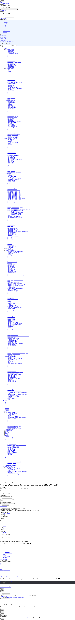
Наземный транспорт (12, 122)
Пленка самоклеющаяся (12, 386)
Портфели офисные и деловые (14, 329)
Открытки (7, 440)
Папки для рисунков (12, 377)
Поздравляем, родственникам (13, 447)
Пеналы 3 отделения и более (13, 382)
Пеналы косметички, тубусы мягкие (15, 383)
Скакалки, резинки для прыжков (14, 172)
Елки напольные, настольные (13, 416)
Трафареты (10, 397)
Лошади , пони (10, 59)
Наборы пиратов (11, 120)
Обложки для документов (13, 306)
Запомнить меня (33, 595)
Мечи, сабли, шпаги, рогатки (13, 115)
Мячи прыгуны (11, 156)
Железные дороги (11, 108)
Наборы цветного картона (13, 229)
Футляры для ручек (11, 355)
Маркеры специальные (12, 341)
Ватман (9, 215)
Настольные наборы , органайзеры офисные (16, 284)
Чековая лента (10, 247)
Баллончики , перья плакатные (14, 334)
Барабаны (9, 69)
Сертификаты (8, 24)
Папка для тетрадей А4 (12, 375)
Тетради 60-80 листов (12, 241)
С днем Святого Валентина (13, 452)
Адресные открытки (12, 444)
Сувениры (7, 436)
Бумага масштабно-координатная (14, 213)
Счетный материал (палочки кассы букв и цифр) (17, 394)
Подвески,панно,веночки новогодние (15, 423)
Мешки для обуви (11, 366)
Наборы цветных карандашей (13, 373)
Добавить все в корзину (13, 9)
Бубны (9, 70)
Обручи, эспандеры (11, 165)
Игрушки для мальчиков (10, 100)
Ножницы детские (11, 357)
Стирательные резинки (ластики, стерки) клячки (17, 392)
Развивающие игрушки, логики (14, 94)
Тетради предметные (12, 246)
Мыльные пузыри (11, 181)
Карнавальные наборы (9, 429)
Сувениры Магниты (12, 437)
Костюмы (7, 432)
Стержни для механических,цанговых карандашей (18, 353)
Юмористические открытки (13, 456)
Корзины (9, 273)
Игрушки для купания (12, 75)
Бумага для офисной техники (13, 208)
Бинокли (9, 103)
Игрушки (5, 48)
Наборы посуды (11, 66)
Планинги (10, 235)
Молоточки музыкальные (13, 87)
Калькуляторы (8, 248)
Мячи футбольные (11, 157)
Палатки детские (11, 166)
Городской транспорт (12, 107)
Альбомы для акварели (12, 189)
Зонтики (9, 145)
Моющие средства (11, 469)
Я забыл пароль (3, 596)
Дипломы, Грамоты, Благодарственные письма (17, 445)
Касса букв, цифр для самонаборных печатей (16, 251)
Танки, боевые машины (12, 129)
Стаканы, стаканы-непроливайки (14, 391)
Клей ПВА (10, 268)
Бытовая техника (11, 50)
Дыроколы (10, 263)
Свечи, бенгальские (11, 425)
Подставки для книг (12, 387)
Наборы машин (11, 118)
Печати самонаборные (12, 289)
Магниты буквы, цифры (12, 180)
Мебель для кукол (11, 61)
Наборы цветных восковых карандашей (15, 372)
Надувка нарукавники (12, 164)
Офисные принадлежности (10, 250)
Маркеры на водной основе (13, 339)
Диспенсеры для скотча (12, 262)
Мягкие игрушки (8, 131)
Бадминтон (10, 140)
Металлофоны (10, 86)
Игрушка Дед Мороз (12, 418)
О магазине (8, 581)
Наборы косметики (11, 64)
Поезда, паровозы (11, 125)
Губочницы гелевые (12, 259)
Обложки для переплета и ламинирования (16, 288)
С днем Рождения (11, 450)
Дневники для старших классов (14, 218)
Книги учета (10, 226)
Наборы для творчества (12, 182)
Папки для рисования (12, 233)
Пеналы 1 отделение (12, 380)
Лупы (9, 281)
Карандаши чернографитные (13, 338)
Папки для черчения (12, 234)
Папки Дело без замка (12, 313)
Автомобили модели (12, 102)
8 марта (9, 442)
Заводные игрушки (11, 74)
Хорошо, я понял (4, 615)
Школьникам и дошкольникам (14, 455)
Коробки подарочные (12, 463)
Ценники (9, 301)
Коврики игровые (11, 80)
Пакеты (9, 475)
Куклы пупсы (10, 56)
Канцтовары (5, 186)
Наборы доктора (11, 63)
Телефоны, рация (11, 183)
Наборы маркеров (11, 344)
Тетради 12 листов (11, 237)
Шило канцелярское (12, 303)
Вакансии (7, 25)
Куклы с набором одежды (13, 57)
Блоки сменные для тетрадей (13, 204)
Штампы (9, 304)
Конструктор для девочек (13, 53)
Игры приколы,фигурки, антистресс (15, 178)
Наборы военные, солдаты (13, 116)
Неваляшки (10, 89)
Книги (4, 401)
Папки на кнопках (11, 317)
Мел (8, 365)
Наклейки (7, 407)
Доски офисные (11, 265)
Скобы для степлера (11, 294)
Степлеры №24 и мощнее (13, 299)
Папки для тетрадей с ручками (14, 378)
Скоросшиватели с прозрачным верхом (15, 331)
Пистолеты (10, 123)
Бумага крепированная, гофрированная (15, 212)
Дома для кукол (11, 51)
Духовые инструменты (12, 73)
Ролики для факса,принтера (13, 236)
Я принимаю (13, 597)
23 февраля (10, 441)
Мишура (9, 419)
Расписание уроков (11, 389)
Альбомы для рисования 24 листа (14, 196)
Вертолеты (10, 104)
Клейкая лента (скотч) (12, 271)
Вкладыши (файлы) (11, 310)
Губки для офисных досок (13, 258)
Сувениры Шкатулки (12, 438)
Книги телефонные (11, 225)
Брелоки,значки (11, 175)
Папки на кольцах (11, 318)
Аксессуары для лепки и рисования (15, 358)
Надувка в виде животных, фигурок (15, 159)
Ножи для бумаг (11, 286)
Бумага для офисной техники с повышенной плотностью (19, 209)
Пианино (9, 91)
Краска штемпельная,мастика (13, 277)
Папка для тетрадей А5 (12, 376)
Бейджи (9, 254)
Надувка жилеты (11, 160)
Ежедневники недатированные (14, 220)
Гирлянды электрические (13, 413)
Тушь (9, 300)
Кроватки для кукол (11, 54)
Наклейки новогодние (12, 420)
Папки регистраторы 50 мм (13, 322)
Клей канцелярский (11, 267)
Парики (6, 434)
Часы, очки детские (11, 185)
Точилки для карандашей (13, 395)
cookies (27, 617)
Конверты (9, 227)
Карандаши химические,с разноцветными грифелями (18, 336)
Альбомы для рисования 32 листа (14, 199)
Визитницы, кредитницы (13, 257)
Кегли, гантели (10, 149)
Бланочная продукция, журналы (14, 201)
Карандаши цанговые (12, 337)
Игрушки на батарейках (12, 76)
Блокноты (9, 205)
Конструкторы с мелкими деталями (15, 109)
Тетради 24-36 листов (12, 239)
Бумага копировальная (12, 211)
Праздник (5, 411)
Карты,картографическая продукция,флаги (13, 404)
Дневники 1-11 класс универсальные (15, 216)
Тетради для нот (11, 245)
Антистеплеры (10, 253)
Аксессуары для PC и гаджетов (14, 468)
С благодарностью (11, 449)
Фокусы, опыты (11, 184)
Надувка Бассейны (11, 158)
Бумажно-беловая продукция (11, 188)
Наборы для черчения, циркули (14, 367)
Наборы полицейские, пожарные (14, 121)
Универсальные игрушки (10, 173)
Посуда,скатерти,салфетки (10, 465)
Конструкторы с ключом (12, 81)
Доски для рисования (12, 176)
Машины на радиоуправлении (14, 113)
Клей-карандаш (11, 270)
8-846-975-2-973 (3, 37)
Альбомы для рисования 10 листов (14, 192)
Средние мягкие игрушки (13, 137)
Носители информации (12, 470)
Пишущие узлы (8, 332)
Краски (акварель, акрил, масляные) (15, 363)
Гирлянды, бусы (11, 414)
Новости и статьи (8, 27)
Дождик (9, 415)
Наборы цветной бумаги (12, 230)
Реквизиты (7, 26)
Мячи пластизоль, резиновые (13, 155)
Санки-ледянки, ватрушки (13, 168)
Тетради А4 (10, 244)
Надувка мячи (10, 163)
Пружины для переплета (12, 292)
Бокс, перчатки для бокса (13, 142)
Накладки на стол (11, 308)
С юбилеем (10, 454)
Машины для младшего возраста (14, 111)
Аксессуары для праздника (10, 457)
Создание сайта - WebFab (5, 587)
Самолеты (10, 128)
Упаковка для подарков (9, 459)
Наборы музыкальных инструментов (15, 88)
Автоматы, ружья (11, 101)
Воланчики (10, 144)
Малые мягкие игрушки (12, 132)
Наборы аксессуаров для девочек (14, 62)
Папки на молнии (11, 319)
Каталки (9, 79)
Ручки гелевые (10, 348)
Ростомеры (10, 97)
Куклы (9, 55)
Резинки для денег (11, 293)
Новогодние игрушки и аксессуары (12, 412)
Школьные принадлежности (10, 356)
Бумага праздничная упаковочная (14, 462)
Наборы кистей (11, 368)
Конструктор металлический (13, 179)
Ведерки (9, 71)
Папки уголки (10, 326)
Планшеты (10, 327)
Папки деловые (11, 314)
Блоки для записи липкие (13, 203)
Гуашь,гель (10, 360)
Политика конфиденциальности (17, 581)
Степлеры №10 (11, 298)
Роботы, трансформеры (12, 127)
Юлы (9, 99)
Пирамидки (10, 92)
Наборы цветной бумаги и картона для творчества (18, 231)
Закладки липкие (11, 266)
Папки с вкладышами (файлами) (14, 324)
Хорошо (2, 618)
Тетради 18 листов (11, 238)
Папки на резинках (11, 320)
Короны (6, 431)
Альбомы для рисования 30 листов (14, 197)
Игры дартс (10, 148)
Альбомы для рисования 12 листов (14, 193)
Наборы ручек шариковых (13, 347)
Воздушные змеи (11, 139)
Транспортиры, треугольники (13, 396)
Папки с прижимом (11, 325)
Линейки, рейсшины (12, 364)
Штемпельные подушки (12, 305)
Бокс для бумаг (10, 255)
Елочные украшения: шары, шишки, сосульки (17, 417)
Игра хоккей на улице (12, 147)
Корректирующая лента (12, 274)
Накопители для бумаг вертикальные (15, 283)
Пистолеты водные (11, 124)
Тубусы (9, 399)
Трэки (9, 130)
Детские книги (8, 403)
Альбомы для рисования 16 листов (14, 194)
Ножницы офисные (11, 287)
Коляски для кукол (11, 52)
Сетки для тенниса (11, 171)
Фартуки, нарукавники (12, 398)
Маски (6, 433)
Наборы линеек (11, 369)
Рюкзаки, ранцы (11, 390)
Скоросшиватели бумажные (13, 330)
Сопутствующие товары (7, 466)
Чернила (9, 302)
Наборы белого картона (12, 228)
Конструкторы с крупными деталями (15, 82)
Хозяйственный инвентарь (13, 473)
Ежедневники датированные (13, 219)
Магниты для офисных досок (13, 282)
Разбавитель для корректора (13, 252)
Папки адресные (11, 311)
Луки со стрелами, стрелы (13, 110)
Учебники (7, 410)
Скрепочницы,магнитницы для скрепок (16, 296)
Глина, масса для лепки (12, 359)
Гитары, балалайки (11, 72)
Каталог (2, 46)
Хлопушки (7, 435)
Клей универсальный (12, 269)
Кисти (9, 362)
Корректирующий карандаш (13, 276)
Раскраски (7, 408)
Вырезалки (7, 402)
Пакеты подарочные (12, 464)
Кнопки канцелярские (12, 272)
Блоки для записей (11, 202)
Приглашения (10, 448)
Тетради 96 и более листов (13, 243)
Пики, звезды (10, 421)
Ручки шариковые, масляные (13, 350)
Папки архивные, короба (12, 312)
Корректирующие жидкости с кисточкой (16, 275)
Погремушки (10, 93)
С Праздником (10, 453)
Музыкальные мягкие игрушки (14, 134)
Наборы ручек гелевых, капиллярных (15, 346)
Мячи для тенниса (11, 154)
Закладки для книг (11, 361)
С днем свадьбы (11, 451)
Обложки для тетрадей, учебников (14, 374)
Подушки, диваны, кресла (13, 135)
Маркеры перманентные (12, 340)
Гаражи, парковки (11, 106)
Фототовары (10, 472)
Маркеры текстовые (12, 342)
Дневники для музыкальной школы (15, 217)
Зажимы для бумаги (11, 264)
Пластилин (10, 385)
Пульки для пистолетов (12, 126)
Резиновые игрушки (12, 95)
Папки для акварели (12, 232)
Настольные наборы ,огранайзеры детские (16, 285)
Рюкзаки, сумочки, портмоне (13, 136)
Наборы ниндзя (11, 119)
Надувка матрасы (11, 162)
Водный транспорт (11, 105)
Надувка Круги (11, 161)
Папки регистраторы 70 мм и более (15, 323)
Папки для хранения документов (11, 309)
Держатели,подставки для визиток (14, 261)
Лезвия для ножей (11, 278)
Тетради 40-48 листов (12, 240)
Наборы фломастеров (12, 371)
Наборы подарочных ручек (13, 345)
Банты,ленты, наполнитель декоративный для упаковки (19, 460)
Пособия (7, 409)
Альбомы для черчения (12, 200)
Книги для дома (8, 405)
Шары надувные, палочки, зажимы (12, 439)
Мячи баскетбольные (12, 153)
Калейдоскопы (10, 77)
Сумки (9, 393)
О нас (6, 23)
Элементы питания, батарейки (14, 474)
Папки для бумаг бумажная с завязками (15, 316)
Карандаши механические (13, 335)
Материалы (5, 400)
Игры (9, 174)
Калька (9, 223)
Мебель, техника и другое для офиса (15, 307)
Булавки (9, 256)
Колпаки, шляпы (8, 430)
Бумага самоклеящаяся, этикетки (14, 214)
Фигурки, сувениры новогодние (14, 426)
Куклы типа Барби (11, 58)
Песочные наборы (11, 90)
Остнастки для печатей (12, 291)
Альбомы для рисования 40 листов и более (16, 198)
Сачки (9, 170)
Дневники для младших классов (14, 190)
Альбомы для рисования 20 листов (14, 195)
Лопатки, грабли (11, 85)
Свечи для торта (8, 458)
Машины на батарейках (12, 112)
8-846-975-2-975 (3, 35)
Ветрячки (9, 143)
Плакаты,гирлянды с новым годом (14, 428)
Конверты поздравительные (13, 446)
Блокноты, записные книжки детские (15, 207)
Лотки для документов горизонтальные (15, 280)
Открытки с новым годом (13, 427)
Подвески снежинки (12, 422)
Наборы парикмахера (12, 65)
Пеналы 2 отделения (12, 381)
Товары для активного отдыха (11, 138)
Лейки (9, 84)
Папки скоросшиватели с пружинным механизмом (18, 328)
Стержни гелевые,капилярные (14, 351)
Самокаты (10, 167)
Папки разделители (11, 321)
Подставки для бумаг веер (13, 290)
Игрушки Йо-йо (11, 177)
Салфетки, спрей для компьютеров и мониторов (17, 471)
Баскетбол (10, 141)
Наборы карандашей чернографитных (15, 343)
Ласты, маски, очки (11, 150)
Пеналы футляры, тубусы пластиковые (15, 384)
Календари (10, 222)
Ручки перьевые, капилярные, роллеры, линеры (17, 349)
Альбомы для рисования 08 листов (14, 191)
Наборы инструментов (12, 117)
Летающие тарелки (11, 152)
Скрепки (9, 295)
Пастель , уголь (11, 379)
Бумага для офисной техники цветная (15, 210)
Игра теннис (10, 146)
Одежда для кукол (11, 67)
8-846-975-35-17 (3, 38)
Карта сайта (2, 581)
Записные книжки (11, 221)
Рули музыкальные (11, 98)
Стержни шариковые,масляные (14, 354)
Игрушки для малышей (9, 68)
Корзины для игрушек (12, 83)
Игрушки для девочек (9, 49)
